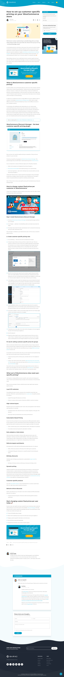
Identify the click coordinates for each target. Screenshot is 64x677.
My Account (57, 2)
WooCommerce (35, 160)
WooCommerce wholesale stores (22, 100)
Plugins (34, 2)
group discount (30, 367)
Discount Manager (31, 507)
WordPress (19, 664)
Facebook (7, 664)
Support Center (30, 604)
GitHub (22, 664)
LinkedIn (13, 664)
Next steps (45, 20)
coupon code (32, 459)
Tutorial (44, 18)
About (53, 2)
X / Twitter (10, 664)
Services (39, 660)
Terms (48, 665)
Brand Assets (49, 658)
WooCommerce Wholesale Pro (34, 362)
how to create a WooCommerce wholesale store (24, 119)
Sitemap (39, 665)
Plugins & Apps (40, 658)
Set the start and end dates (13, 168)
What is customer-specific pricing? (49, 14)
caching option (25, 591)
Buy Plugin (29, 76)
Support (43, 2)
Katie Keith (13, 553)
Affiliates (39, 663)
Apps (39, 2)
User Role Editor (12, 363)
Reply (25, 581)
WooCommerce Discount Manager (28, 159)
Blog (48, 2)
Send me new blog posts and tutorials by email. (24, 630)
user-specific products (14, 483)
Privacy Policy (49, 663)
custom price (29, 393)
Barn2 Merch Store (50, 660)
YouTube (16, 664)
